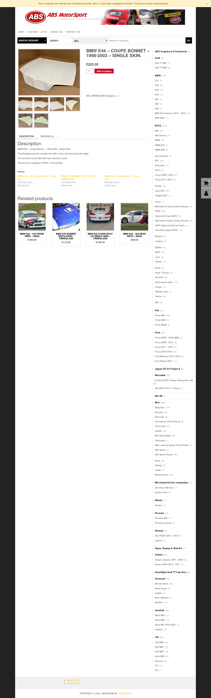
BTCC (44, 31)
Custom (32, 31)
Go (188, 40)
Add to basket (104, 71)
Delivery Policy (74, 680)
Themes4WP (124, 693)
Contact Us (73, 31)
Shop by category (28, 40)
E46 (118, 95)
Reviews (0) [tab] (47, 136)
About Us (56, 31)
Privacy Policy (73, 683)
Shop (21, 31)
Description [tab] (26, 136)
